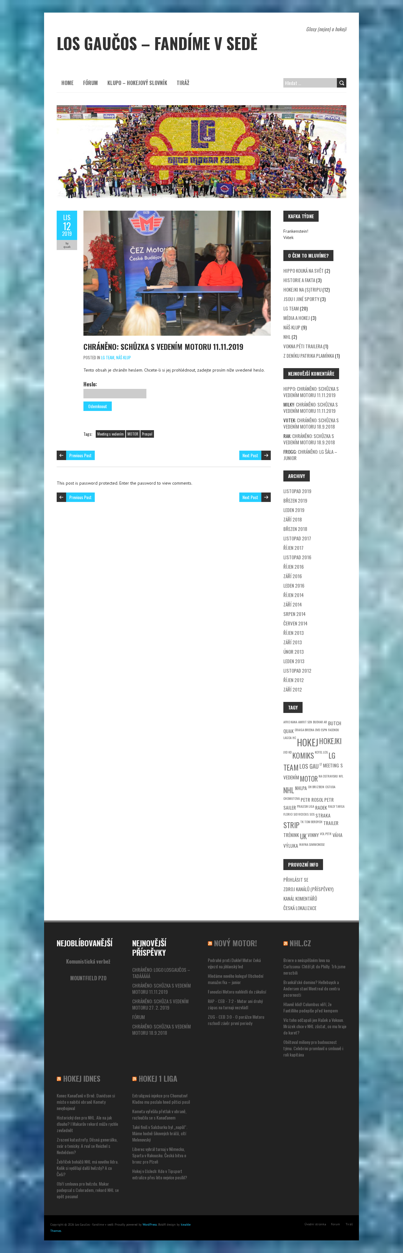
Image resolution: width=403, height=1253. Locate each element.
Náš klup (123, 357)
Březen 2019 (295, 500)
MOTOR (133, 433)
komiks (303, 755)
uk (303, 836)
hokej (307, 742)
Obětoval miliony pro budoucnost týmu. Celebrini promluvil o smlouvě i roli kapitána (313, 1048)
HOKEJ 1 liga (158, 1078)
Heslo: (90, 384)
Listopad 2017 (297, 538)
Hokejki (330, 740)
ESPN (324, 729)
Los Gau (309, 766)
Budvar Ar (320, 721)
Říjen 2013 (293, 632)
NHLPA (301, 787)
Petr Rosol (312, 799)
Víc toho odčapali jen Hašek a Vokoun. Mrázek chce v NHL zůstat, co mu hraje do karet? (314, 1026)
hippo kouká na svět (303, 270)
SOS (312, 814)
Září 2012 (292, 689)
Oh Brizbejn (316, 786)
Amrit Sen (305, 721)
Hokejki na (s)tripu (302, 289)
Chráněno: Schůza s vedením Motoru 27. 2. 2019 (160, 1004)
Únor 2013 (293, 651)
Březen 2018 (295, 528)
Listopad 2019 (297, 490)
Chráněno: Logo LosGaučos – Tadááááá (161, 972)
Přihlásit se (295, 879)
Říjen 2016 (293, 566)
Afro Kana (290, 721)
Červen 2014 (295, 623)
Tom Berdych (313, 821)
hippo (289, 388)
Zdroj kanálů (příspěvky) (308, 889)
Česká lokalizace (299, 907)
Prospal (147, 433)
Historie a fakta (299, 279)
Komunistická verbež (88, 961)
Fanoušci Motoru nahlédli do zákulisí (237, 991)
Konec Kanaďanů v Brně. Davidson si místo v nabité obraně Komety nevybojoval (86, 1101)
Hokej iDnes (81, 1078)
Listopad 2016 (297, 557)
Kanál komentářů (300, 898)
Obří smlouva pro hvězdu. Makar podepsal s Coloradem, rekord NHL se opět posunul (88, 1189)
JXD (285, 752)
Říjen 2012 (293, 679)
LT (321, 763)
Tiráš (349, 1224)
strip (291, 824)
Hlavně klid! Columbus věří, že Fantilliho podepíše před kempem (310, 1007)
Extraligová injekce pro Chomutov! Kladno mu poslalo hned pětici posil (161, 1098)
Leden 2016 (293, 585)
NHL (287, 336)
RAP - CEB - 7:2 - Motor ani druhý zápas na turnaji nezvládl (235, 1004)
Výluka (290, 845)
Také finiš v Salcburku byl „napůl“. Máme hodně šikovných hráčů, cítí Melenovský (159, 1133)
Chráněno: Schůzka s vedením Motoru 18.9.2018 (311, 423)
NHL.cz (300, 942)
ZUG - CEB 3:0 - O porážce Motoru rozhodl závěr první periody (236, 1019)
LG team (107, 357)
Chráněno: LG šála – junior (310, 454)
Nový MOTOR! (235, 942)
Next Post (250, 455)
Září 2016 (292, 575)
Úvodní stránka (315, 1224)
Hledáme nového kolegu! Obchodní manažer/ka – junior (235, 978)
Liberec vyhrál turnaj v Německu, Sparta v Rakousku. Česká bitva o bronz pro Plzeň (159, 1155)
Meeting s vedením (110, 433)
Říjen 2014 (293, 594)
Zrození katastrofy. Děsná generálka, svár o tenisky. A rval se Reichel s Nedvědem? (87, 1145)
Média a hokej (296, 317)
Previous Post (80, 455)
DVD (317, 729)
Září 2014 (292, 604)
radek (321, 807)
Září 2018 (292, 519)
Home (67, 83)
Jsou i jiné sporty (301, 298)
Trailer (330, 822)
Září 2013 (292, 642)
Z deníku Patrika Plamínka (308, 355)
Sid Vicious (301, 814)
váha (337, 834)
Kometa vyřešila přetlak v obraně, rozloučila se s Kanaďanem (159, 1114)
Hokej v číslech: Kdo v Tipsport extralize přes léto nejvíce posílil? (159, 1174)
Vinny (313, 834)
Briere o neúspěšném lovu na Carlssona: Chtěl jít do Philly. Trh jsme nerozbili (314, 966)
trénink (291, 834)
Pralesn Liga (305, 806)
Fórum (90, 83)
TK (302, 821)
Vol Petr (326, 833)
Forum (335, 1224)
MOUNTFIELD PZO (88, 978)
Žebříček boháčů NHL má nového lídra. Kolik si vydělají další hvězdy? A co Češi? (87, 1167)
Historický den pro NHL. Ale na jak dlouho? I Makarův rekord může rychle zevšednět (87, 1123)
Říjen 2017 (293, 547)
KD (290, 752)
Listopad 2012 (297, 670)
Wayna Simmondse (312, 844)
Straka (323, 815)
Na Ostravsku (328, 775)
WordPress (150, 1224)
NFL (341, 775)
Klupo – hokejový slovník (137, 83)
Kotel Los (321, 752)
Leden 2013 (293, 661)
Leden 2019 (293, 509)
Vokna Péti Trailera (302, 346)
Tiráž (183, 83)
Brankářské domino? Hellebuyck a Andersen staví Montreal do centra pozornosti (311, 988)
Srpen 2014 (294, 613)
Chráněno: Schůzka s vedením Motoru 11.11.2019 (163, 346)
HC (294, 737)
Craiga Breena (304, 729)
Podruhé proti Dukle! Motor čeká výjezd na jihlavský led (234, 963)
